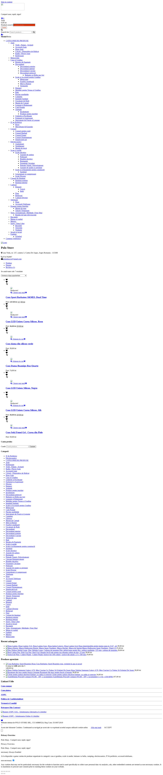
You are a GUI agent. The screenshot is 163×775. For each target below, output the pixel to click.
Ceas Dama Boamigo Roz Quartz (22, 366)
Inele (22, 191)
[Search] (34, 32)
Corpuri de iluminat (18, 178)
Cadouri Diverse (21, 198)
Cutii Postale (20, 107)
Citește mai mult (19, 293)
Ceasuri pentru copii (22, 131)
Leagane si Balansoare (23, 105)
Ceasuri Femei (20, 135)
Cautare (32, 446)
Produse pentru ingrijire (29, 114)
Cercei (22, 189)
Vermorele (24, 86)
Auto (12, 43)
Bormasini (24, 161)
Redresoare (19, 56)
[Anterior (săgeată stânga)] (2, 773)
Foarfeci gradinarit (27, 82)
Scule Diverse (20, 176)
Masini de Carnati (22, 103)
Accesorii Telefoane (22, 204)
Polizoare (23, 157)
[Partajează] (4, 771)
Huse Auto (19, 49)
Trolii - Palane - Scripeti (24, 45)
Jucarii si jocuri (16, 232)
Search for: (5, 32)
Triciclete (18, 228)
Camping (18, 97)
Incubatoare (24, 112)
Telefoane (14, 200)
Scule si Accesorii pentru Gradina (27, 77)
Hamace (18, 88)
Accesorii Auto (21, 47)
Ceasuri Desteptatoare (23, 137)
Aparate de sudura (27, 155)
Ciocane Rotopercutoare (15, 559)
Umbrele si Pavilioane (23, 116)
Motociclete (15, 58)
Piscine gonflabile (22, 94)
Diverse (9, 484)
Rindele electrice (26, 159)
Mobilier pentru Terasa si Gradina (28, 90)
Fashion (13, 234)
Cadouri (14, 185)
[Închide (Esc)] (2, 771)
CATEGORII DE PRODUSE (17, 41)
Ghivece (9, 518)
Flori (17, 193)
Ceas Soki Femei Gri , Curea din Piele (24, 432)
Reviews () (10, 267)
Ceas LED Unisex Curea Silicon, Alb (23, 410)
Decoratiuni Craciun (27, 71)
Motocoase (24, 79)
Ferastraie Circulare (27, 163)
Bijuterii (18, 187)
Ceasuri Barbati (21, 133)
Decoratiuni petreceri (28, 73)
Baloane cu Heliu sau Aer (34, 75)
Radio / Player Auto (22, 54)
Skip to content (6, 2)
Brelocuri (18, 196)
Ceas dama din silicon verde (19, 343)
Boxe (17, 125)
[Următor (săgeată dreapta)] (4, 773)
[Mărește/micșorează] (9, 771)
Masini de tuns (20, 208)
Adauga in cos (18, 339)
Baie (17, 92)
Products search (7, 25)
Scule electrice (20, 153)
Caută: (3, 446)
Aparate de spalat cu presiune (31, 168)
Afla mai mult (96, 727)
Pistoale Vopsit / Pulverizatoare (31, 165)
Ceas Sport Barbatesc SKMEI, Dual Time (26, 297)
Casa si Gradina (16, 60)
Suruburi (23, 172)
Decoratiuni (19, 64)
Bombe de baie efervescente (25, 215)
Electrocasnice (16, 142)
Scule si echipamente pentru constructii (30, 170)
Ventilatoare (19, 146)
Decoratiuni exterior (27, 66)
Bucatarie (14, 217)
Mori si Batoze (25, 84)
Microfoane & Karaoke (24, 127)
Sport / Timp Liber (17, 223)
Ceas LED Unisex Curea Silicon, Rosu (24, 321)
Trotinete (18, 230)
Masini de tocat (21, 148)
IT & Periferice (16, 122)
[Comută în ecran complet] (7, 771)
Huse (17, 202)
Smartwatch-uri (21, 140)
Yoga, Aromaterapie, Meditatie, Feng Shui (26, 213)
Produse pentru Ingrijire (19, 206)
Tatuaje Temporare (22, 211)
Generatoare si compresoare (25, 174)
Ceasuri (13, 129)
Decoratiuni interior (27, 69)
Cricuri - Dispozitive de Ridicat (27, 51)
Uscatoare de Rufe (22, 101)
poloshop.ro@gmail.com (12, 259)
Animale (18, 109)
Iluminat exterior (21, 180)
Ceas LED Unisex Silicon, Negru (21, 388)
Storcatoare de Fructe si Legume (27, 120)
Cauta (4, 27)
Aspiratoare (19, 144)
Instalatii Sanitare (21, 99)
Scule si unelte (16, 150)
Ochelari (18, 236)
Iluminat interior (21, 183)
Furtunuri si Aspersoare (24, 118)
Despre (8, 265)
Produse (9, 263)
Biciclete (18, 226)
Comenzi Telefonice (13, 239)
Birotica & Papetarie (23, 62)
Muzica (13, 221)
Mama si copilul (17, 219)
